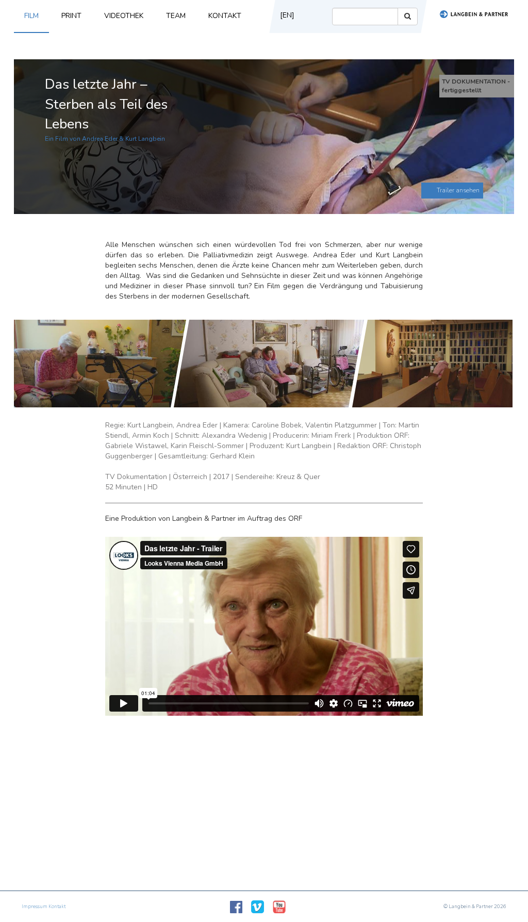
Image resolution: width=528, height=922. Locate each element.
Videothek (123, 16)
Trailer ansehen (458, 190)
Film (31, 16)
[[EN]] (283, 30)
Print (71, 16)
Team (176, 16)
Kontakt (224, 16)
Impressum (34, 906)
